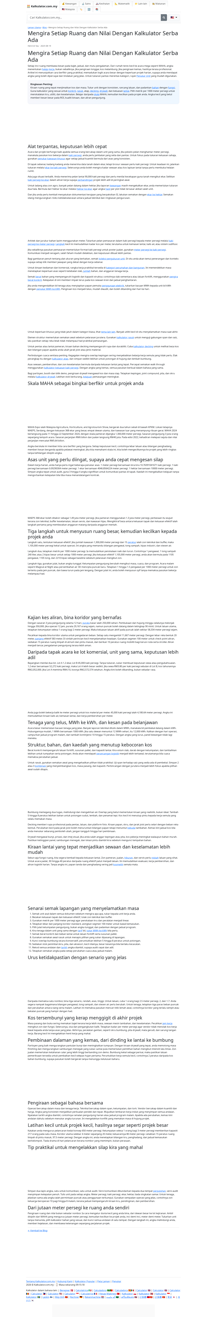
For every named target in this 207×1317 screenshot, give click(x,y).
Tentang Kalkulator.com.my (40, 1281)
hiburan (128, 857)
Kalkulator (127, 1293)
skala (96, 94)
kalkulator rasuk (125, 337)
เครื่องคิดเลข (127, 1297)
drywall (103, 90)
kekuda (131, 827)
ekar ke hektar (154, 194)
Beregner (65, 1290)
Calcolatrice (82, 1290)
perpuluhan (159, 1191)
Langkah (60, 244)
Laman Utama (34, 27)
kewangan (115, 185)
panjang (39, 638)
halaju (45, 69)
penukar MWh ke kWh (48, 289)
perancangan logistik (107, 753)
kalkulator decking (143, 346)
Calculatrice (87, 1293)
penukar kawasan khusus (51, 158)
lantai (126, 90)
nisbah (155, 857)
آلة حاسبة (110, 1297)
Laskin (46, 1297)
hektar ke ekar (84, 188)
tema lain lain (108, 331)
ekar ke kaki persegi (55, 167)
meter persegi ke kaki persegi (150, 249)
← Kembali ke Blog (37, 1230)
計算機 (143, 1297)
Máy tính (59, 1297)
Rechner (74, 1297)
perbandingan (85, 179)
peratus (132, 542)
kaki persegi (75, 155)
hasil (107, 188)
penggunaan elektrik (113, 285)
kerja (51, 69)
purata (86, 622)
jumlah (87, 271)
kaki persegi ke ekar (38, 179)
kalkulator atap (60, 358)
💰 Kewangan (69, 3)
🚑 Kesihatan (103, 3)
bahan (155, 87)
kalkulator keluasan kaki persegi (61, 367)
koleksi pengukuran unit (112, 258)
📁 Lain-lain (141, 3)
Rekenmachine (93, 1297)
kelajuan (87, 376)
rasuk (80, 90)
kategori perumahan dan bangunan (125, 267)
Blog (45, 27)
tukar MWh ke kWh (97, 930)
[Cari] (164, 17)
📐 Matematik (122, 3)
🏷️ (81, 9)
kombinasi (40, 765)
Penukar (116, 1281)
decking (94, 90)
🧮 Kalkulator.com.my (42, 6)
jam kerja (167, 1023)
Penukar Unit (143, 75)
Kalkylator (31, 1297)
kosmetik (118, 864)
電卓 (169, 1297)
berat (38, 276)
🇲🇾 (68, 9)
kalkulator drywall (45, 376)
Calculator (141, 1290)
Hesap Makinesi (107, 1293)
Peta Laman (103, 1281)
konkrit (72, 90)
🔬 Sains (86, 3)
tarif (80, 930)
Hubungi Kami (65, 1281)
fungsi (171, 87)
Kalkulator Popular (85, 1281)
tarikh (64, 947)
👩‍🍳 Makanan (158, 3)
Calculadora (100, 1290)
